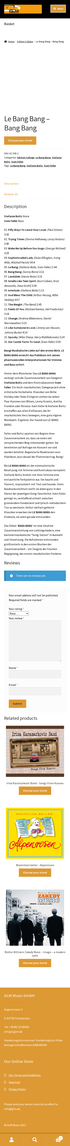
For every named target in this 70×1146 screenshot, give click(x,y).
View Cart (14, 1082)
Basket (54, 1136)
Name (13, 668)
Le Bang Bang (43, 157)
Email (13, 685)
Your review (16, 618)
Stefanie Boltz (35, 165)
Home (11, 41)
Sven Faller (17, 161)
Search (35, 1140)
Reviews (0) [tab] (11, 194)
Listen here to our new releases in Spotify (29, 21)
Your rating (16, 609)
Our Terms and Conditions (25, 1075)
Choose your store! (20, 140)
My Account (11, 1140)
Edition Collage (25, 41)
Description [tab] (11, 183)
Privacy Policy (17, 1089)
